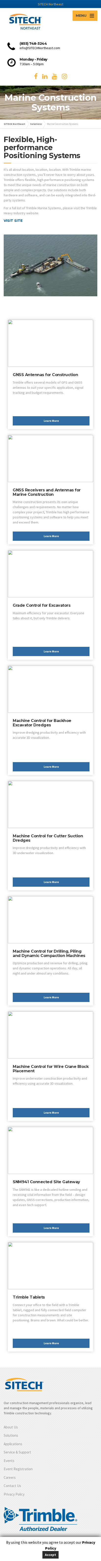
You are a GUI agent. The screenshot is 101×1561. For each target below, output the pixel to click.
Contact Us (12, 1485)
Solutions (11, 1435)
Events (9, 1460)
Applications (13, 1444)
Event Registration (18, 1469)
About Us (11, 1427)
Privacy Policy (14, 1494)
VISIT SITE (13, 220)
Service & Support (17, 1452)
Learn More (51, 421)
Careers (10, 1477)
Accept (50, 1554)
